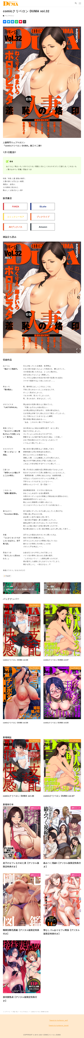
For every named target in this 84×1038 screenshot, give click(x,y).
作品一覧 (15, 1011)
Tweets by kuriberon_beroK (59, 1025)
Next (6, 297)
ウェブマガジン (9, 15)
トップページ (6, 1011)
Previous (79, 297)
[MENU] (80, 3)
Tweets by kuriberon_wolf (58, 1020)
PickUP (7, 576)
